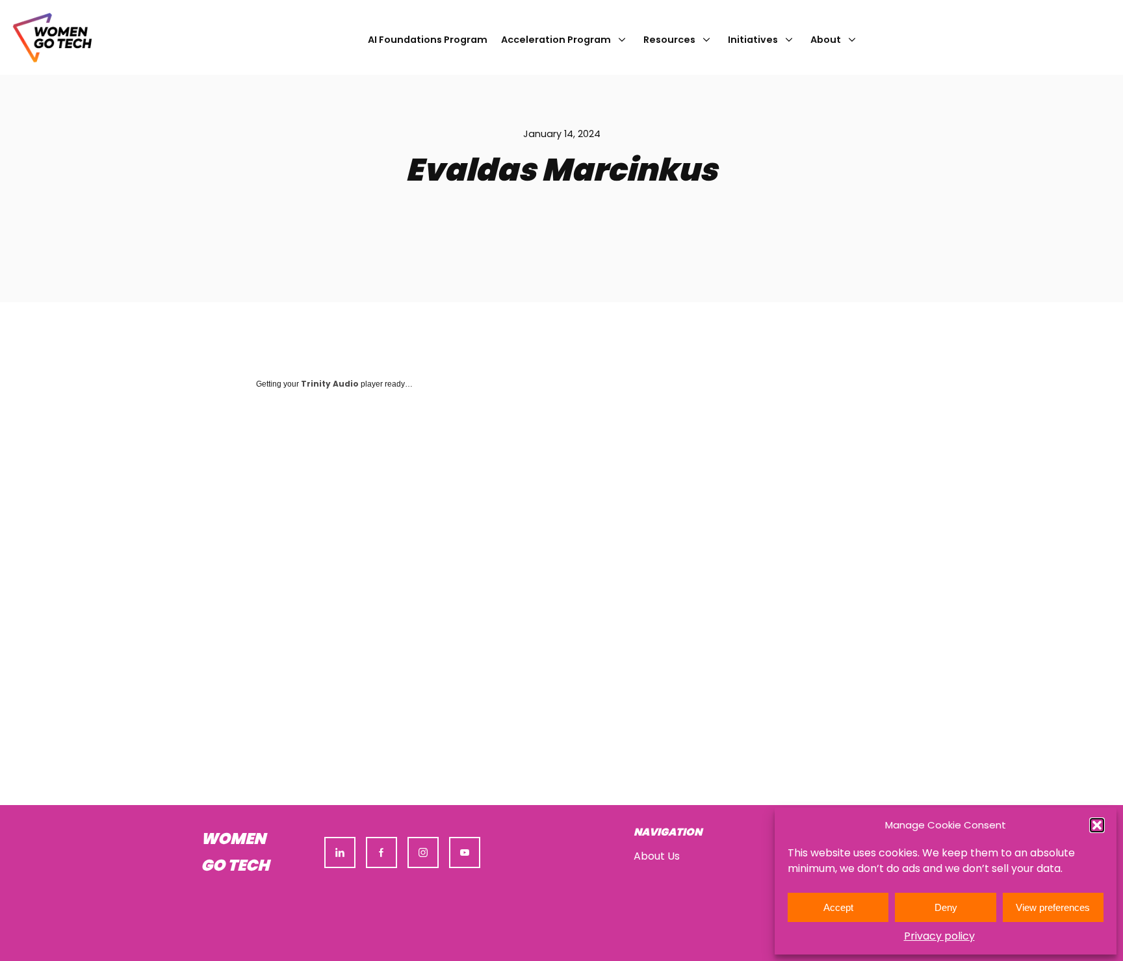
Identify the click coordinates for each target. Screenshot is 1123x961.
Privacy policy (939, 936)
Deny (946, 907)
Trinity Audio (330, 383)
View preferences (1053, 907)
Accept (838, 907)
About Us (657, 856)
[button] (1097, 825)
